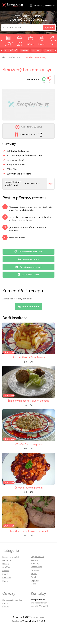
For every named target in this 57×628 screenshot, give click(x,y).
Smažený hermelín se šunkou (28, 357)
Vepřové (34, 580)
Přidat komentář (30, 306)
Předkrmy (6, 577)
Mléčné (12, 57)
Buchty (34, 573)
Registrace (50, 5)
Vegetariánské (11, 50)
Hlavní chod (7, 560)
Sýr (20, 57)
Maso (33, 584)
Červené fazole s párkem (28, 487)
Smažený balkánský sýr (36, 57)
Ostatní (5, 570)
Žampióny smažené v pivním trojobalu (28, 400)
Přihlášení (38, 5)
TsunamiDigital (29, 621)
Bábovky (35, 570)
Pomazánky (49, 50)
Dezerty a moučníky (11, 557)
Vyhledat (49, 27)
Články (5, 607)
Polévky (6, 574)
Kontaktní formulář (39, 606)
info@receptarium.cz (40, 603)
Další (50, 184)
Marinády (36, 50)
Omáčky (6, 567)
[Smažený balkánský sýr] (28, 105)
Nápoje (5, 564)
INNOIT (42, 621)
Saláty (5, 581)
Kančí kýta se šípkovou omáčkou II (29, 531)
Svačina (24, 50)
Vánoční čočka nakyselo (28, 444)
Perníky (34, 577)
